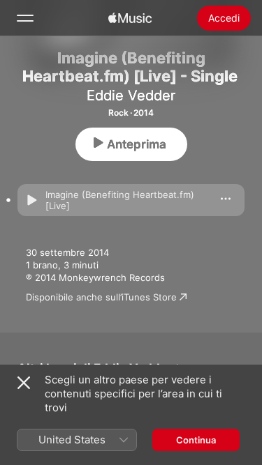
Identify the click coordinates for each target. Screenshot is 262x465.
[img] (130, 18)
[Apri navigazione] (25, 18)
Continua (196, 439)
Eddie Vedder (131, 95)
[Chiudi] (23, 382)
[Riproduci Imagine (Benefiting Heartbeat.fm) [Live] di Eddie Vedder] (31, 200)
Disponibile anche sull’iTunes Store (101, 297)
